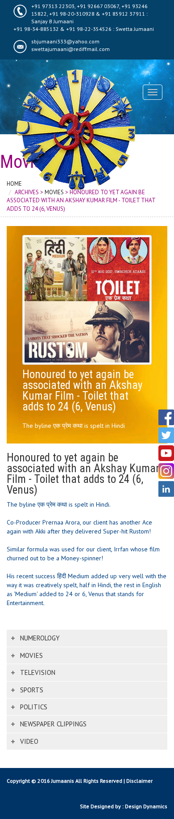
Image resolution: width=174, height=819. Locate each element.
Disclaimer (139, 780)
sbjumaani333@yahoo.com (65, 41)
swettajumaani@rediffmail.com (70, 49)
